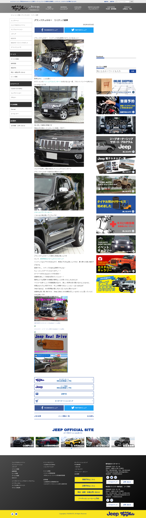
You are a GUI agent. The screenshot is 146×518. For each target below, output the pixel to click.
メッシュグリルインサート (52, 81)
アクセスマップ (112, 482)
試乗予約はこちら (88, 486)
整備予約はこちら (88, 479)
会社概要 (76, 474)
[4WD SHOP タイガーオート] (35, 326)
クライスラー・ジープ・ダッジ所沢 (43, 329)
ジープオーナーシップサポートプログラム (23, 481)
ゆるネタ (13, 38)
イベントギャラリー (48, 462)
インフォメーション (17, 29)
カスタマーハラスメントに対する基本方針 (55, 484)
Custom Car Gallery (16, 88)
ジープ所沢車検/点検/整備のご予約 (64, 387)
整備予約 (106, 1)
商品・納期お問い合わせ (18, 72)
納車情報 (13, 63)
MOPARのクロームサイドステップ (52, 259)
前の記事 (38, 416)
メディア (13, 34)
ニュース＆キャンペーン (18, 25)
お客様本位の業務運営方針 (51, 481)
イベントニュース (16, 47)
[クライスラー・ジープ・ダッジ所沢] (35, 332)
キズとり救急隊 (16, 487)
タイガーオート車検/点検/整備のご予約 (64, 380)
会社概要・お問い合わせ (18, 125)
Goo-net (13, 109)
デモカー (13, 97)
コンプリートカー (16, 93)
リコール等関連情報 (49, 473)
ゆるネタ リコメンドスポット (19, 42)
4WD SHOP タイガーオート (41, 323)
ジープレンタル (16, 483)
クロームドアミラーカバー (43, 212)
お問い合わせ (127, 482)
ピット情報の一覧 (64, 416)
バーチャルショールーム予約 (88, 498)
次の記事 (90, 416)
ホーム (12, 15)
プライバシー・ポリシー (81, 471)
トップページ (15, 20)
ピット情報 (17, 15)
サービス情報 (15, 59)
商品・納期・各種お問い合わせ (89, 492)
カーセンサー (15, 113)
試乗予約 (112, 1)
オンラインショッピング (81, 462)
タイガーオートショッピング (64, 401)
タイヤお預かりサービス (18, 485)
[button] (66, 448)
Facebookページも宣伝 (54, 323)
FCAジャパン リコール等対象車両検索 (54, 475)
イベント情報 (15, 469)
